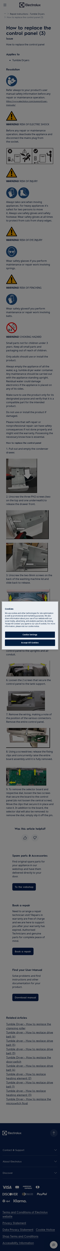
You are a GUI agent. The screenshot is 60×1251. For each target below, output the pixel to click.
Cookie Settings (30, 635)
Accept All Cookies (30, 642)
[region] (30, 625)
